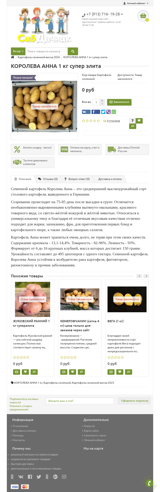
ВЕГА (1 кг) (116, 321)
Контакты (19, 440)
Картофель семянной (57, 382)
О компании (20, 426)
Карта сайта (91, 430)
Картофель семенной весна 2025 (93, 382)
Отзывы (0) (50, 179)
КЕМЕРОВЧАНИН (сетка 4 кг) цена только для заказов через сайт (79, 325)
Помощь (18, 435)
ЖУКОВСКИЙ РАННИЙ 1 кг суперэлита (31, 323)
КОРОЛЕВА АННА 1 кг (28, 382)
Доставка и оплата (110, 179)
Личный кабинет (94, 440)
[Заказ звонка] (149, 483)
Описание (25, 179)
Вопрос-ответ (79, 179)
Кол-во (86, 101)
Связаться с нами (95, 435)
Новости (89, 426)
